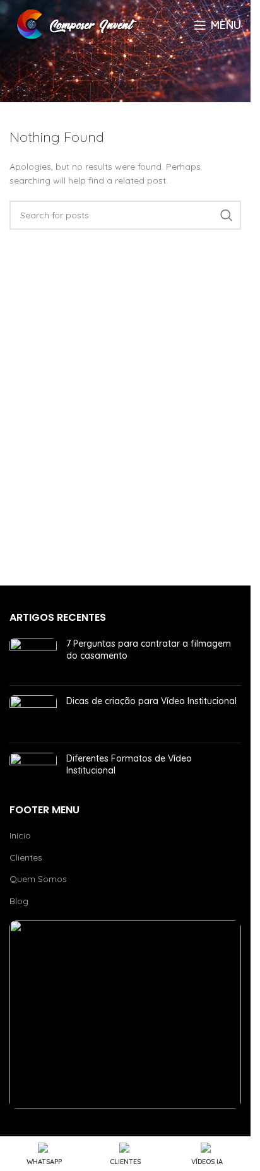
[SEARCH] (226, 215)
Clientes (25, 857)
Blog (18, 901)
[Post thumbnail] (33, 657)
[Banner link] (125, 1014)
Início (20, 835)
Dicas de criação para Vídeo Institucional (151, 701)
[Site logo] (79, 24)
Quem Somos (38, 879)
